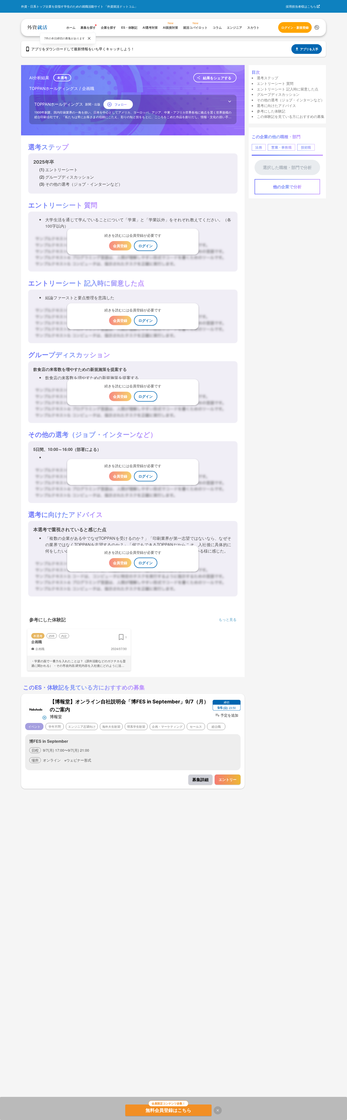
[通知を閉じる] (89, 38)
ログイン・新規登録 (295, 27)
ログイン (145, 245)
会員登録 (120, 245)
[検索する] (317, 27)
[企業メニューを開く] (36, 709)
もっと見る (227, 619)
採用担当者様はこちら (301, 6)
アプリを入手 (309, 49)
